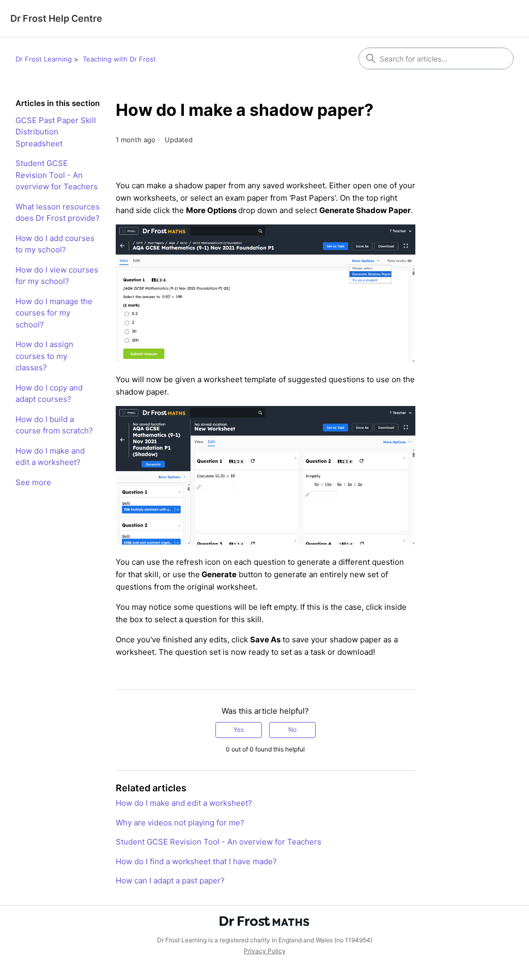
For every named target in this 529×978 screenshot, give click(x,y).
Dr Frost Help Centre (56, 18)
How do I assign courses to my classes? (44, 355)
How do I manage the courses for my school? (53, 312)
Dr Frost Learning (43, 59)
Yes (239, 729)
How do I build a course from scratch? (54, 425)
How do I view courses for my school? (56, 276)
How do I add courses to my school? (55, 244)
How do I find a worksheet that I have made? (196, 861)
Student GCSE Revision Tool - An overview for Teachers (56, 174)
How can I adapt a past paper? (170, 880)
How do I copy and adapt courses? (49, 393)
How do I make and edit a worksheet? (50, 457)
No (292, 729)
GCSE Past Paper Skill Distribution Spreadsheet (55, 131)
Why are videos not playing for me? (180, 822)
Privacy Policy (265, 951)
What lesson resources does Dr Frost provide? (57, 212)
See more (33, 482)
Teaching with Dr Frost (119, 59)
